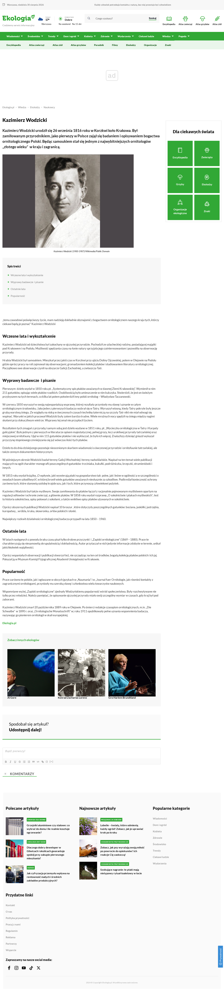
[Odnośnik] (42, 762)
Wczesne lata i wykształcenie (27, 275)
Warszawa (46, 24)
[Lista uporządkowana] (24, 762)
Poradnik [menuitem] (99, 45)
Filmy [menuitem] (115, 45)
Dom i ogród (160, 825)
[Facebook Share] (133, 726)
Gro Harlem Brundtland (122, 697)
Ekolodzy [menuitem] (131, 45)
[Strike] (19, 762)
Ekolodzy (35, 107)
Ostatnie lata (18, 288)
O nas (9, 911)
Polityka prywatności (17, 918)
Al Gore (11, 697)
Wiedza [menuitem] (166, 36)
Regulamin (12, 931)
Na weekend (65, 24)
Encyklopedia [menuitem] (14, 45)
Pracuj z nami (13, 924)
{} (47, 761)
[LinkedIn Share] (150, 726)
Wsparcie (11, 950)
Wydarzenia (159, 863)
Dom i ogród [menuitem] (69, 36)
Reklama (10, 937)
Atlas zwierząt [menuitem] (36, 45)
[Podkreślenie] (15, 762)
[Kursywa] (10, 762)
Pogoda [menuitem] (182, 36)
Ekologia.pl (8, 107)
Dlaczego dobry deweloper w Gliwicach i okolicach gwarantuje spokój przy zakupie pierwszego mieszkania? (46, 853)
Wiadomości (160, 818)
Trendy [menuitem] (51, 36)
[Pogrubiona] (6, 762)
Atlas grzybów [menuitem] (78, 45)
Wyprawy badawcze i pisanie (27, 282)
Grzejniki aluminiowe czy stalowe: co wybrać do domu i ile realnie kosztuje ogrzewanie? (48, 829)
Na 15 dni (76, 24)
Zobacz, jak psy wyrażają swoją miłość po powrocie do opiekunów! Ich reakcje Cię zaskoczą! (122, 851)
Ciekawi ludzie (161, 857)
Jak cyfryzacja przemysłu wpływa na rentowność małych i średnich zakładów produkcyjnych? (48, 877)
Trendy (157, 850)
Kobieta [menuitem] (88, 36)
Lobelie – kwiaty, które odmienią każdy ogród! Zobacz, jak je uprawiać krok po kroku (121, 829)
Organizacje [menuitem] (150, 45)
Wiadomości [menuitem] (13, 36)
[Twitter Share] (141, 726)
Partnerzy (11, 943)
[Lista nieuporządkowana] (29, 762)
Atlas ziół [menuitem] (58, 45)
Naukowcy (49, 107)
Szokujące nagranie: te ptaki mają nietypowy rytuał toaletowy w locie (121, 871)
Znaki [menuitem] (168, 45)
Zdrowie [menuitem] (105, 36)
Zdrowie (157, 838)
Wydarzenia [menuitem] (124, 36)
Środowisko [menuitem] (34, 36)
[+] (51, 761)
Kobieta (157, 831)
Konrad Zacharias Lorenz (72, 697)
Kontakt (10, 905)
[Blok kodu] (38, 762)
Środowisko (159, 844)
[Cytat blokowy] (33, 762)
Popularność (18, 295)
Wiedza (22, 107)
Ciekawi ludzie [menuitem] (146, 36)
